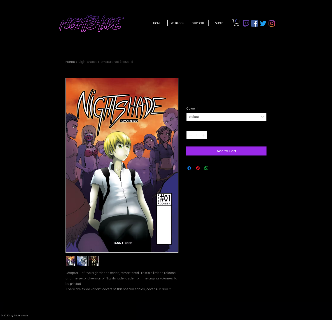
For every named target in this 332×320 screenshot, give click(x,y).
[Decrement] (190, 135)
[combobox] (226, 117)
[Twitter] (263, 23)
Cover (192, 108)
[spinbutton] (197, 135)
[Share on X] (215, 168)
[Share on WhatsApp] (206, 168)
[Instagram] (272, 23)
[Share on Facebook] (189, 168)
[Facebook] (254, 23)
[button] (236, 22)
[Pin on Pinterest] (198, 168)
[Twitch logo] (246, 23)
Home (70, 62)
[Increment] (203, 135)
